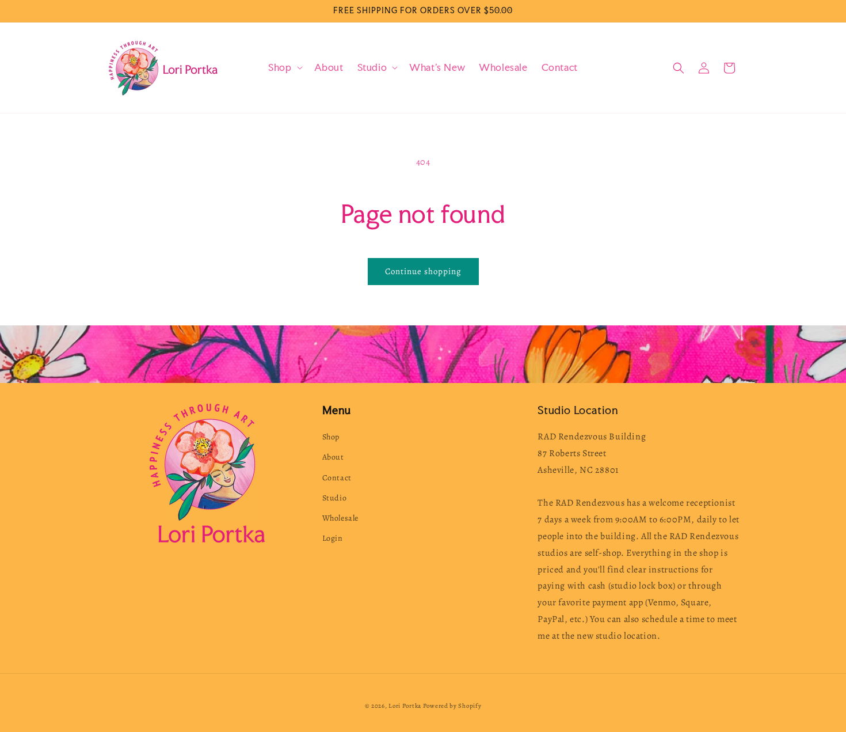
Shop (331, 436)
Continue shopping (423, 271)
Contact (337, 477)
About (333, 457)
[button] (284, 68)
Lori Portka (404, 705)
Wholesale (340, 518)
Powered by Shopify (452, 705)
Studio (334, 497)
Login (332, 538)
